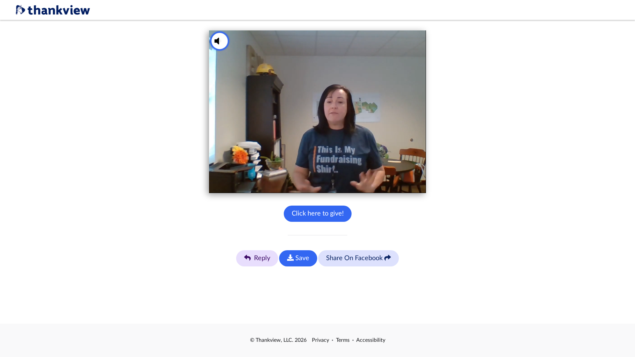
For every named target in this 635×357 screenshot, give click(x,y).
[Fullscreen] (419, 185)
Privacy (320, 340)
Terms (343, 340)
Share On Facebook (355, 258)
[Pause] (215, 185)
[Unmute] (228, 185)
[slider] (306, 184)
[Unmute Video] (220, 41)
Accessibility (370, 340)
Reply (261, 258)
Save (301, 258)
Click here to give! (318, 213)
